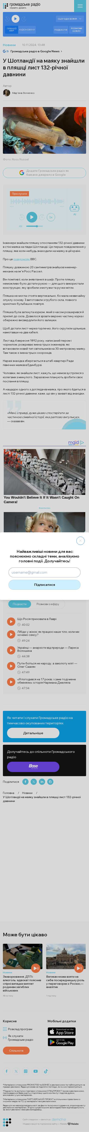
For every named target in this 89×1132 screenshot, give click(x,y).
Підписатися (44, 585)
